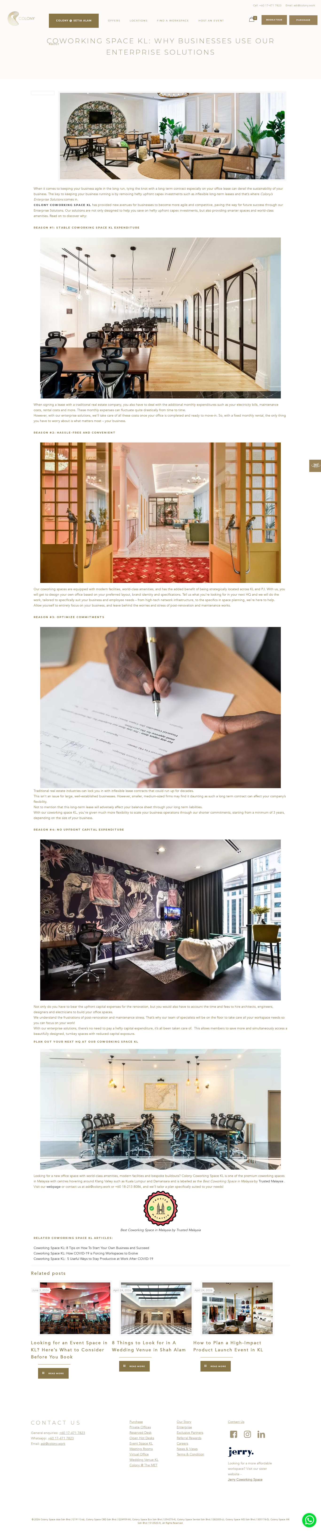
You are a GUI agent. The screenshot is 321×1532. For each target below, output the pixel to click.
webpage (54, 1186)
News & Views (187, 1449)
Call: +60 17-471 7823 (267, 5)
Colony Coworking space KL (62, 205)
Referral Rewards (189, 1438)
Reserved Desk (140, 1432)
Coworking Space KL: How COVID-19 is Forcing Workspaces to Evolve (86, 1253)
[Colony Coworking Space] (21, 19)
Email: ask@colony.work (300, 5)
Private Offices (140, 1427)
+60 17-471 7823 (72, 1433)
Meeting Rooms (141, 1449)
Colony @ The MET (143, 1465)
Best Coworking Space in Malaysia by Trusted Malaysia (160, 1230)
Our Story (184, 1422)
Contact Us (236, 1422)
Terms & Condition (190, 1454)
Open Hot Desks (141, 1438)
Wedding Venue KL (143, 1460)
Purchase (136, 1422)
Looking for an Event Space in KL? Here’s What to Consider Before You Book (69, 1350)
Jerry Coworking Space (245, 1479)
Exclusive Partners (190, 1432)
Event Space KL (141, 1443)
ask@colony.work (53, 1444)
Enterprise (184, 1427)
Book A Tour (274, 20)
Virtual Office (139, 1454)
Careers (182, 1443)
